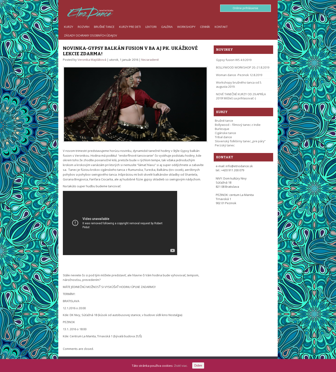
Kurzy (68, 27)
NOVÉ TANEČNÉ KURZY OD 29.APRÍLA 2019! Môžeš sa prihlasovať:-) (241, 96)
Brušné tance (104, 27)
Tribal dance (223, 137)
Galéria (167, 27)
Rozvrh (83, 27)
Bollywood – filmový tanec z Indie (238, 125)
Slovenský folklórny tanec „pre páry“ (240, 141)
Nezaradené (150, 60)
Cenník (205, 27)
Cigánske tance (225, 133)
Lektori (151, 27)
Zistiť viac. (181, 366)
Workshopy (186, 27)
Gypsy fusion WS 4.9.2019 (233, 60)
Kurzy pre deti (130, 27)
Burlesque (222, 129)
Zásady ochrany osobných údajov (90, 35)
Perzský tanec (225, 145)
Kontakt (221, 27)
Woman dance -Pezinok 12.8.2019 (239, 75)
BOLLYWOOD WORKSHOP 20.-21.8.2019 (242, 67)
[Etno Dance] (88, 12)
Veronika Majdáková (91, 60)
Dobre (198, 365)
